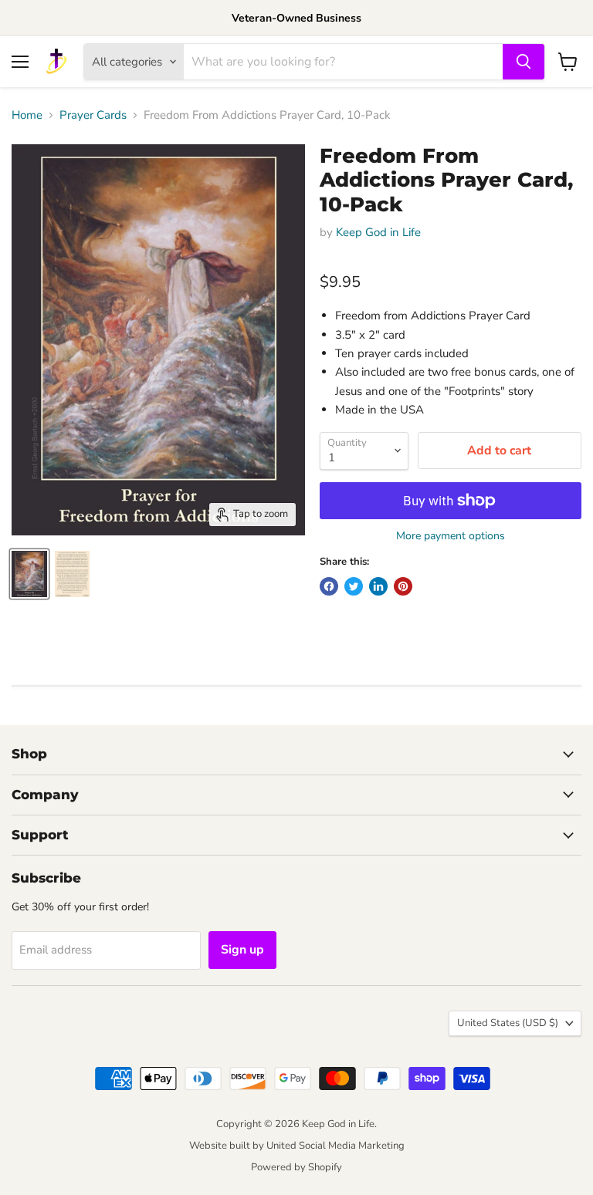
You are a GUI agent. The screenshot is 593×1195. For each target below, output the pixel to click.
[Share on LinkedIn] (378, 586)
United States (507, 1023)
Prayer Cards (93, 115)
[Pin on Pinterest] (403, 586)
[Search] (523, 61)
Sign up (242, 949)
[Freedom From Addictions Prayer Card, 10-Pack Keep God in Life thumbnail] (29, 574)
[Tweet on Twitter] (353, 586)
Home (27, 115)
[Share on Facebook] (329, 586)
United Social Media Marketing (335, 1146)
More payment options (450, 536)
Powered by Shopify (296, 1167)
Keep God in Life (378, 232)
